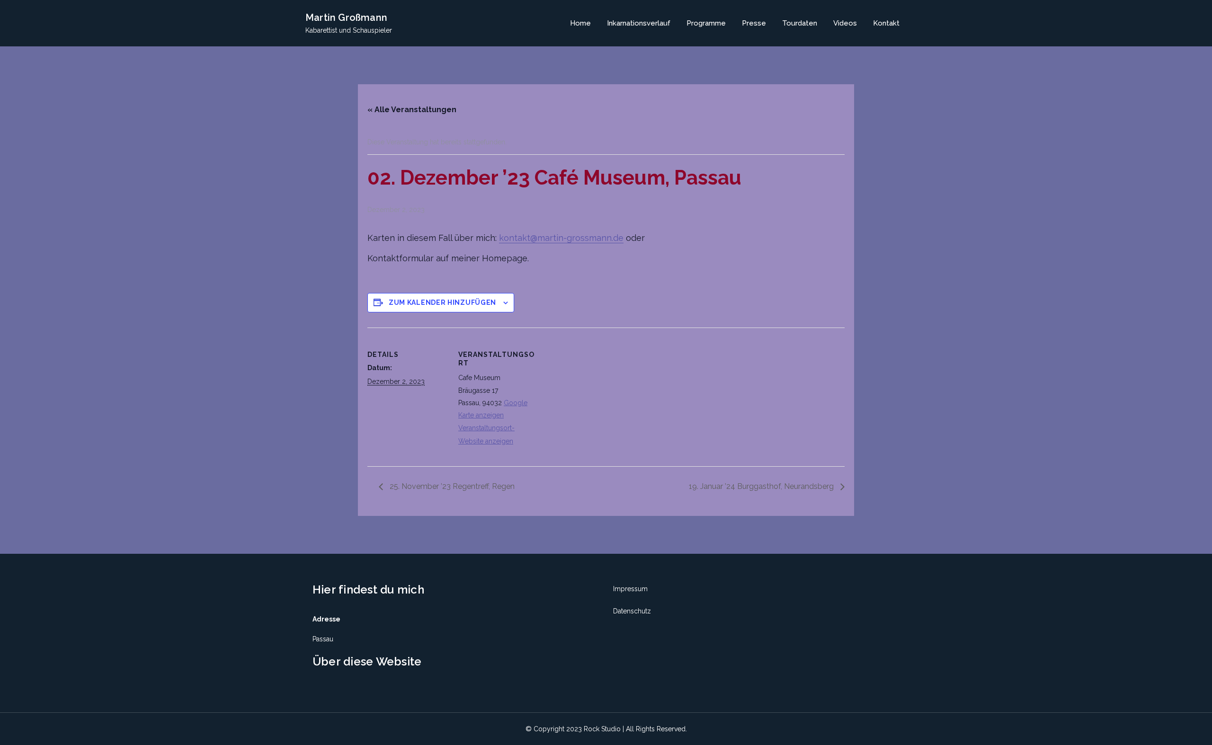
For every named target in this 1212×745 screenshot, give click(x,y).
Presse (754, 23)
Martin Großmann (346, 17)
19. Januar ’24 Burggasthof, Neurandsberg (762, 486)
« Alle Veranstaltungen (411, 109)
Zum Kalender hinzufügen (442, 302)
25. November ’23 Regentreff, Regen (451, 486)
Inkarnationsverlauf (638, 23)
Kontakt (886, 23)
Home (580, 23)
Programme (706, 23)
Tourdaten (799, 23)
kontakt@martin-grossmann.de (561, 238)
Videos (845, 23)
